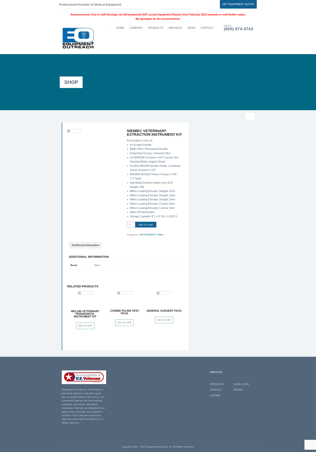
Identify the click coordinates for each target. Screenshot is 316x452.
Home (120, 27)
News (191, 27)
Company (136, 27)
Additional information (85, 245)
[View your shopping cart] (250, 116)
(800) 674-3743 (238, 29)
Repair (237, 389)
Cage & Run (241, 384)
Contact (207, 27)
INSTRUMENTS (148, 234)
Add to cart (146, 225)
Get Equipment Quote (238, 4)
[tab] (85, 245)
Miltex (161, 234)
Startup (215, 389)
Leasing (215, 395)
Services (175, 27)
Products (155, 27)
